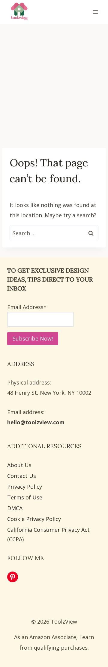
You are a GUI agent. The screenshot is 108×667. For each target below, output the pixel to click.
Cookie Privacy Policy (34, 518)
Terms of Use (24, 497)
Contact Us (21, 475)
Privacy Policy (24, 486)
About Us (19, 465)
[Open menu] (95, 11)
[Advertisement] (54, 81)
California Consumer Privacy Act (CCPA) (48, 534)
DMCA (14, 508)
